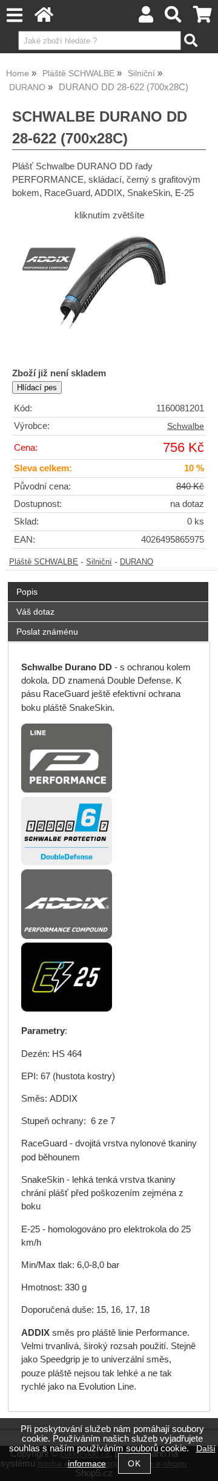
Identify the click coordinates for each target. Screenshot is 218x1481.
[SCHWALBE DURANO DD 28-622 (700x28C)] (109, 293)
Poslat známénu (47, 631)
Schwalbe (185, 426)
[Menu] (14, 15)
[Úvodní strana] (43, 17)
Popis (27, 592)
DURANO (136, 562)
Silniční (99, 562)
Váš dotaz (35, 611)
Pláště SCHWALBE (43, 562)
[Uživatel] (146, 17)
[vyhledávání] (173, 17)
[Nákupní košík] (202, 17)
